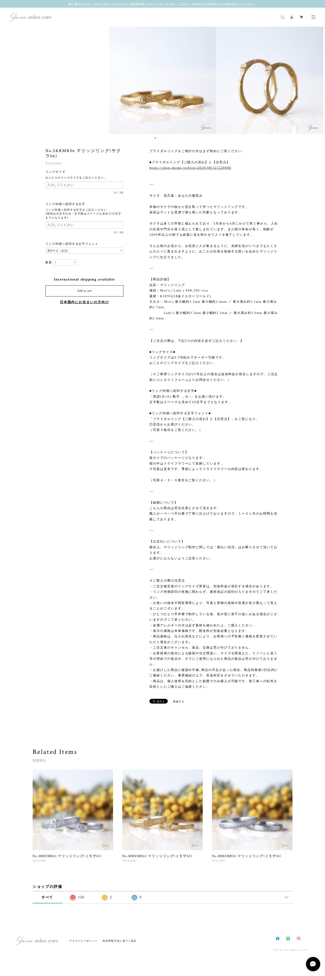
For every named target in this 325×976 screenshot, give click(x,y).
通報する (178, 701)
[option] (162, 80)
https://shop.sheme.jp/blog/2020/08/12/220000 (190, 167)
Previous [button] (7, 80)
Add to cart (84, 290)
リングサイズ (57, 172)
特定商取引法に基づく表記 (120, 941)
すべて (47, 897)
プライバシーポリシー (83, 941)
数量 (48, 262)
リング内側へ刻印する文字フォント (71, 243)
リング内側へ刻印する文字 (67, 204)
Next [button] (317, 80)
